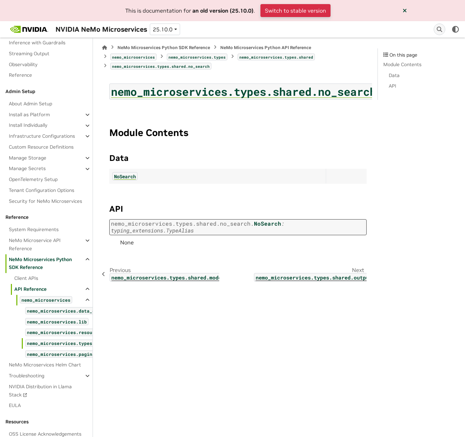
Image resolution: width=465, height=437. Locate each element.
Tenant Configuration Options (41, 190)
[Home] (104, 47)
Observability (23, 64)
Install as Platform (29, 114)
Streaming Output (29, 53)
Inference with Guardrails (37, 43)
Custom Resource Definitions (41, 147)
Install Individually (28, 125)
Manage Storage (27, 158)
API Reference (30, 289)
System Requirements (34, 230)
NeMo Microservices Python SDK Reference (40, 263)
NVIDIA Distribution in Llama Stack (40, 390)
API (392, 86)
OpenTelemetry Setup (33, 179)
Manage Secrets (27, 169)
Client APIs (26, 278)
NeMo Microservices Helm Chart (45, 365)
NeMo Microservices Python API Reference (265, 47)
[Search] (439, 29)
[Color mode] (455, 29)
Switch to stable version (295, 10)
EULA (15, 406)
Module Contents (402, 64)
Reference (20, 75)
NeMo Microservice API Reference (35, 244)
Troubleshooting (26, 376)
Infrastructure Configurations (42, 136)
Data (394, 75)
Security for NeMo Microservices (45, 201)
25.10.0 (163, 29)
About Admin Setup (30, 104)
